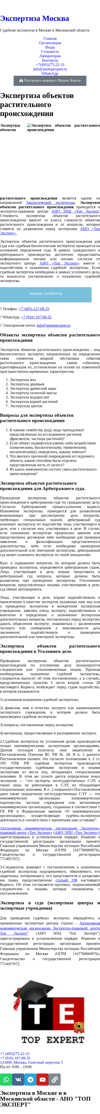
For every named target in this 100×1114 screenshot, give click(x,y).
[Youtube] (42, 1079)
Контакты (50, 60)
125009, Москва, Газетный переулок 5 (31, 1062)
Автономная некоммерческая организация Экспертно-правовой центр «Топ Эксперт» (50, 830)
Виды (50, 47)
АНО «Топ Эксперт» (60, 263)
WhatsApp (50, 73)
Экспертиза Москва (34, 18)
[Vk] (18, 1079)
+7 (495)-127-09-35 (34, 309)
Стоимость (50, 52)
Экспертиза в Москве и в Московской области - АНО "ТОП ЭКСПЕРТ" (45, 1099)
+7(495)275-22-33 (50, 65)
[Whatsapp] (6, 1079)
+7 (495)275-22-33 (14, 1054)
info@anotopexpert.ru (50, 69)
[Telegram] (30, 1079)
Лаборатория (50, 56)
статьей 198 (66, 880)
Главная (50, 38)
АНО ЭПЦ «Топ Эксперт (75, 211)
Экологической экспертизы (50, 202)
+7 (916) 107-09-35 (36, 317)
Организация (50, 43)
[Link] (55, 1079)
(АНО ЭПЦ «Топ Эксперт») (76, 833)
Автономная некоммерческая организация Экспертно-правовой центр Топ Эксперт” (50, 928)
